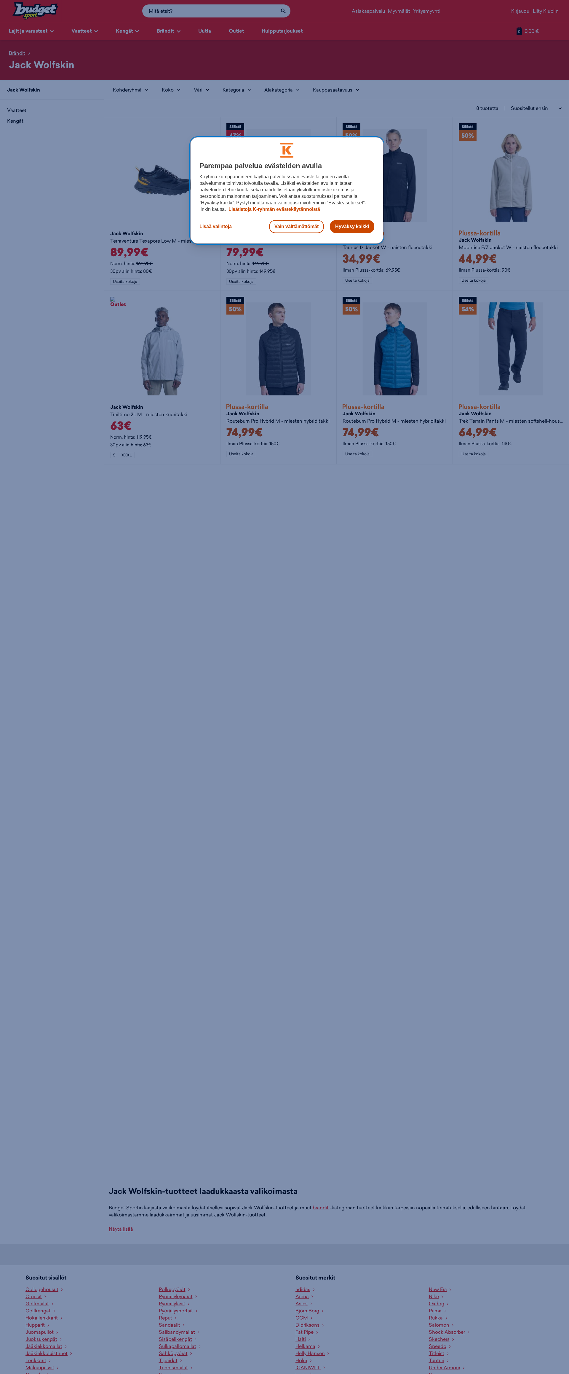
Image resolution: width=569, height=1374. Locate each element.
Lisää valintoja (215, 226)
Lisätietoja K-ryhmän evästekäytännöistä (273, 209)
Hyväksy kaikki (352, 226)
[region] (287, 190)
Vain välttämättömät (296, 226)
